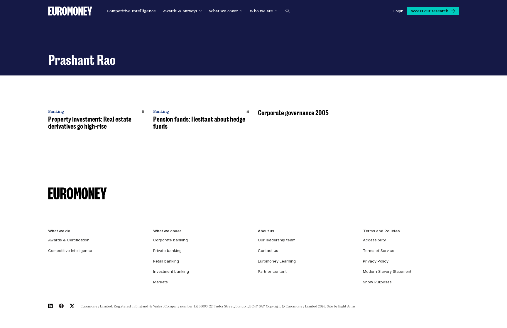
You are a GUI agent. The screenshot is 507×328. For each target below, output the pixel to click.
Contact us (268, 250)
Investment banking (171, 271)
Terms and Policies (381, 231)
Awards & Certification (68, 240)
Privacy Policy (375, 261)
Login (398, 11)
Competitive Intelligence (131, 11)
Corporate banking (170, 240)
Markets (160, 282)
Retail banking (166, 261)
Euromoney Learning (277, 261)
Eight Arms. (347, 306)
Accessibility (374, 240)
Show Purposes (377, 282)
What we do (59, 231)
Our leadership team (276, 240)
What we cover (223, 11)
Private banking (167, 250)
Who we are (261, 11)
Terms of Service (378, 250)
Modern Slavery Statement (387, 271)
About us (266, 231)
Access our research (429, 11)
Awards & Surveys (180, 11)
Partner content (272, 271)
